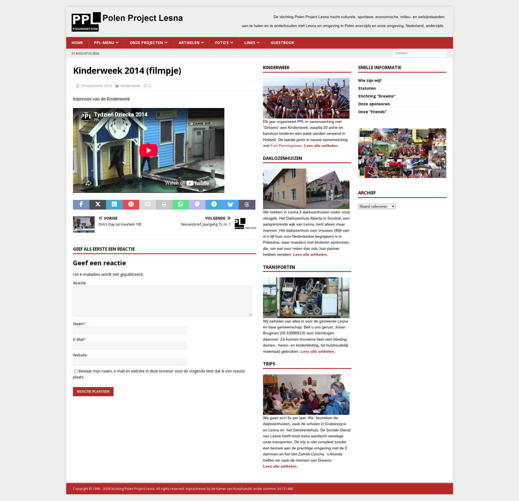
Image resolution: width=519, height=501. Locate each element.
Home (77, 42)
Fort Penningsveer (286, 145)
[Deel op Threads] (247, 205)
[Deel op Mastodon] (197, 205)
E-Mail (78, 339)
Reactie (79, 282)
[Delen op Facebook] (81, 205)
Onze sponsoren (374, 103)
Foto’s (222, 42)
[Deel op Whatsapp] (180, 205)
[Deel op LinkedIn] (114, 205)
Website (80, 355)
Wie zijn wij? (370, 80)
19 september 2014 (96, 85)
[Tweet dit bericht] (97, 205)
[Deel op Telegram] (213, 205)
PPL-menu (104, 42)
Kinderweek (130, 85)
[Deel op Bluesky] (230, 205)
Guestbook (282, 42)
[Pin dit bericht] (131, 205)
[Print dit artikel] (164, 205)
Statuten (367, 88)
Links (249, 42)
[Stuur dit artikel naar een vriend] (147, 205)
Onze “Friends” (372, 111)
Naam (78, 323)
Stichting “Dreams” (376, 96)
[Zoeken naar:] (419, 52)
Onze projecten (146, 42)
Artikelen (189, 42)
